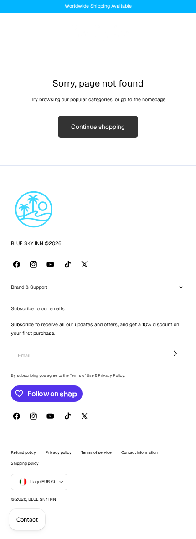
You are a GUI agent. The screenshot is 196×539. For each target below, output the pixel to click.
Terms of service (96, 452)
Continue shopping (98, 127)
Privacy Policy (111, 375)
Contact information (139, 452)
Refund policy (23, 452)
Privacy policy (59, 452)
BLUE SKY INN (42, 499)
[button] (14, 31)
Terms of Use (82, 375)
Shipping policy (25, 463)
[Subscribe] (175, 353)
